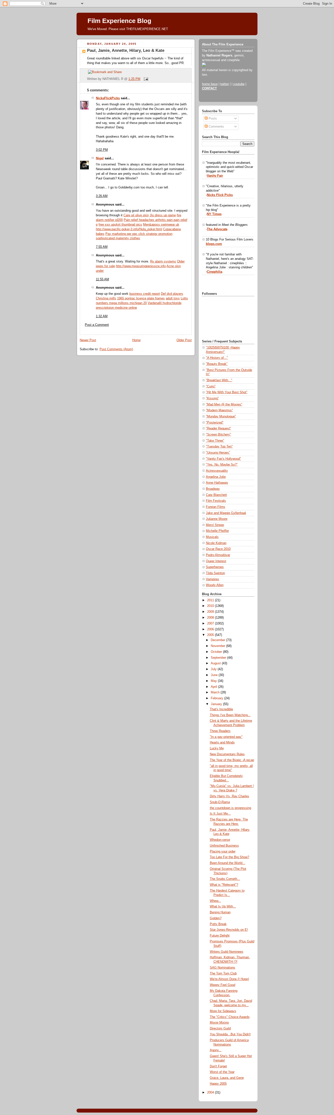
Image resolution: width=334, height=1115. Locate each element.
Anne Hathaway (217, 482)
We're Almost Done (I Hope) (229, 979)
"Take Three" (215, 440)
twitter (224, 84)
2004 (211, 1092)
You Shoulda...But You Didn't (230, 1034)
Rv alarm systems (163, 261)
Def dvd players (172, 293)
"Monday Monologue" (221, 416)
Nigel (100, 158)
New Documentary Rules (227, 754)
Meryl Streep (215, 525)
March (216, 692)
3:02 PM (102, 150)
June (215, 675)
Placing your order (222, 851)
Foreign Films (215, 507)
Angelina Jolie (216, 477)
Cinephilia (214, 271)
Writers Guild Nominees (226, 951)
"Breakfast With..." (219, 380)
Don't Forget (218, 1066)
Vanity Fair (215, 175)
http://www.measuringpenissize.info (141, 266)
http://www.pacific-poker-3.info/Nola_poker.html (129, 229)
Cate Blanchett (216, 495)
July (214, 669)
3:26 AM (102, 196)
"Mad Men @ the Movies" (224, 404)
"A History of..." (217, 358)
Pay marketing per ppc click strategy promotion (138, 234)
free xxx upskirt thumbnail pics (120, 224)
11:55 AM (102, 279)
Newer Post (88, 340)
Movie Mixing (219, 1022)
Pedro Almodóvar (218, 555)
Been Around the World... (227, 863)
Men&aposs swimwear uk (161, 224)
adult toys (173, 298)
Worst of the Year (222, 1072)
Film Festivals (216, 501)
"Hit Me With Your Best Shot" (226, 392)
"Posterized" (214, 422)
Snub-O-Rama (220, 802)
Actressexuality (217, 470)
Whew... (215, 901)
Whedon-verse (220, 840)
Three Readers (220, 731)
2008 (211, 617)
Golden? (216, 918)
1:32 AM (102, 316)
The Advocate (217, 229)
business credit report (144, 293)
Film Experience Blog (119, 20)
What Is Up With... (223, 906)
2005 (211, 635)
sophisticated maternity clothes (118, 238)
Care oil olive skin (136, 215)
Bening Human (220, 912)
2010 (211, 606)
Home (136, 340)
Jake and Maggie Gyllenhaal (226, 513)
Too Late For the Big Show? (229, 857)
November (218, 646)
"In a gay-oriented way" (226, 737)
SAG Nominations (222, 967)
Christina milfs (106, 298)
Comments (216, 126)
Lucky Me (217, 748)
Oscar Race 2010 (218, 549)
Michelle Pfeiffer (217, 531)
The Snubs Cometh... (225, 879)
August (216, 663)
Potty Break (218, 924)
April (214, 687)
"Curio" (211, 386)
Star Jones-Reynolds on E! (229, 929)
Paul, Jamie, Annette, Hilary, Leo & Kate (125, 50)
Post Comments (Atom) (116, 349)
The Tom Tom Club (223, 973)
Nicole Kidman (216, 543)
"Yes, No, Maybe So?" (222, 464)
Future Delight (220, 935)
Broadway (213, 489)
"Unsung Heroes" (218, 452)
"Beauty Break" (217, 364)
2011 (211, 600)
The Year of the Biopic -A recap (232, 760)
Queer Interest (216, 561)
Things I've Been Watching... (230, 715)
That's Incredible (221, 709)
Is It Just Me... (220, 813)
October (217, 652)
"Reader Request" (218, 428)
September (219, 657)
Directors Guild (220, 1028)
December (218, 640)
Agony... (216, 1050)
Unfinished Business (224, 845)
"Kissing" (212, 398)
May (214, 681)
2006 (211, 629)
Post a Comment (97, 325)
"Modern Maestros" (219, 410)
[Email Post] (145, 79)
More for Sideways (223, 1011)
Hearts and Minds (222, 742)
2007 (211, 623)
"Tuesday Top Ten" (219, 446)
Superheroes (215, 567)
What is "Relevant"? (224, 884)
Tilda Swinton (215, 573)
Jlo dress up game (163, 215)
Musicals (212, 537)
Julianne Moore (216, 519)
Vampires (212, 579)
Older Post (184, 340)
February (217, 698)
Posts (212, 118)
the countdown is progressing (230, 808)
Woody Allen (214, 585)
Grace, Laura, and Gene (227, 1078)
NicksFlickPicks (108, 98)
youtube (239, 84)
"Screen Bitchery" (218, 434)
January (217, 704)
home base (210, 84)
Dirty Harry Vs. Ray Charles (229, 796)
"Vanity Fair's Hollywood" (223, 458)
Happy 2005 (218, 1083)
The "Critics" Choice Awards (230, 1017)
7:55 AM (102, 247)
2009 (211, 611)
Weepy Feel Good (222, 985)
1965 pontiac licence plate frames (141, 298)
